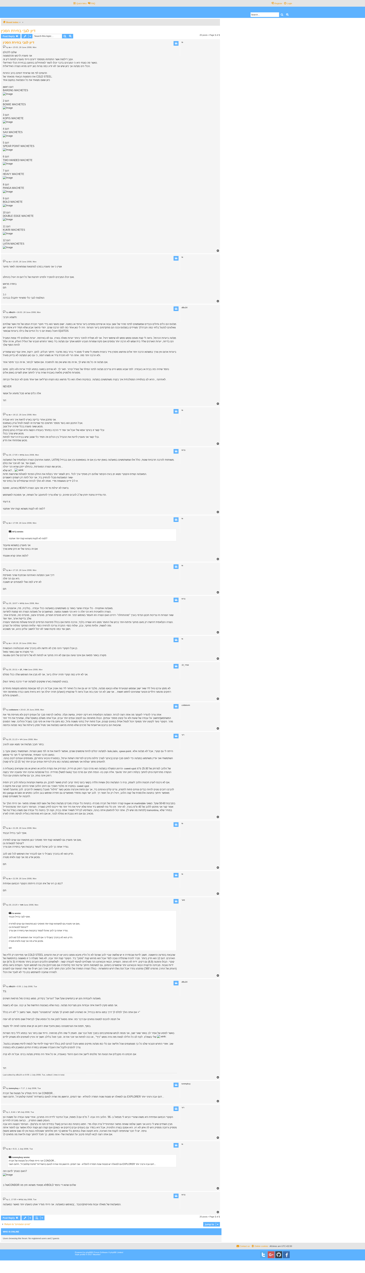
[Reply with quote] (176, 43)
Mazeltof (96, 1254)
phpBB (89, 1252)
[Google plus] (271, 1254)
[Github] (278, 1254)
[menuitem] (91, 3)
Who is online (11, 1232)
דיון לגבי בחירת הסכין (18, 31)
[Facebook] (286, 1254)
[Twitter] (263, 1254)
